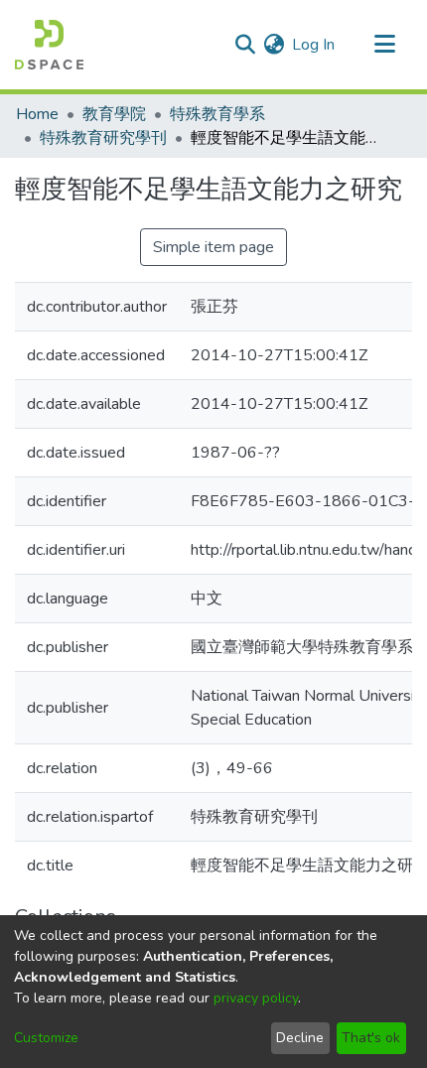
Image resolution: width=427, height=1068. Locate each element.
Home (37, 114)
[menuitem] (273, 45)
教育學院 (114, 114)
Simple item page (213, 247)
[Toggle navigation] (384, 45)
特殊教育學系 (217, 114)
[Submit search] (244, 45)
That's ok (371, 1037)
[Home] (49, 44)
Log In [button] (314, 45)
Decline (300, 1037)
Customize (46, 1037)
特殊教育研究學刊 (103, 138)
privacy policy (256, 998)
